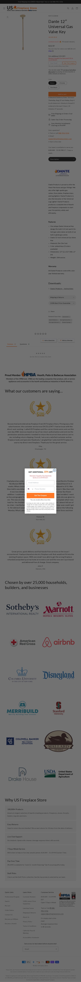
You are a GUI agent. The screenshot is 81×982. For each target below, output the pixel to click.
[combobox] (30, 489)
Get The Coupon (40, 495)
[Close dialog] (54, 470)
